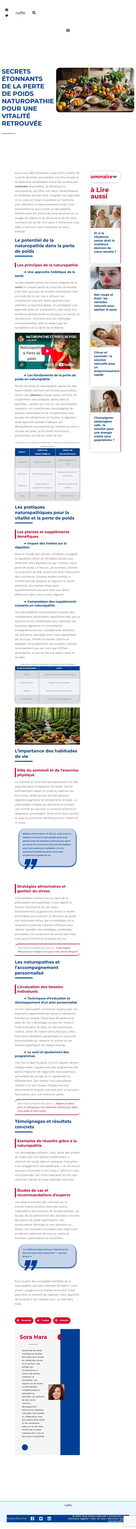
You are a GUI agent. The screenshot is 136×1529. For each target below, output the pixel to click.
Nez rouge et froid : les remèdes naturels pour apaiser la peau (105, 302)
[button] (34, 13)
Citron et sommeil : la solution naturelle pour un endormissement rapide (107, 363)
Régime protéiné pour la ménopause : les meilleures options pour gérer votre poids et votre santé (48, 1107)
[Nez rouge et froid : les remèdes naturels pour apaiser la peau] (105, 278)
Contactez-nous (118, 1516)
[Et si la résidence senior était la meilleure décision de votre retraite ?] (105, 216)
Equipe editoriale (118, 1521)
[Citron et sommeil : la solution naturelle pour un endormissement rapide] (105, 336)
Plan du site (98, 1518)
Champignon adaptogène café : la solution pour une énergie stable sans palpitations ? (104, 429)
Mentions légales (78, 1518)
